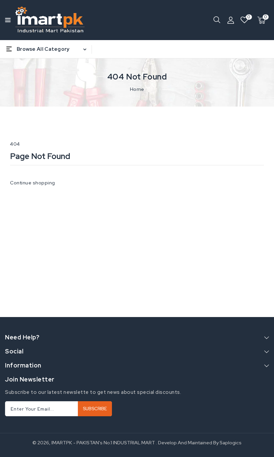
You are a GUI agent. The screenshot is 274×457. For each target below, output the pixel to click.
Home (137, 89)
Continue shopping (32, 183)
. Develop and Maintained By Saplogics (199, 443)
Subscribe (95, 409)
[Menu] (7, 20)
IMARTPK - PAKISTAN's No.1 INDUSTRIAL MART (103, 443)
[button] (7, 19)
